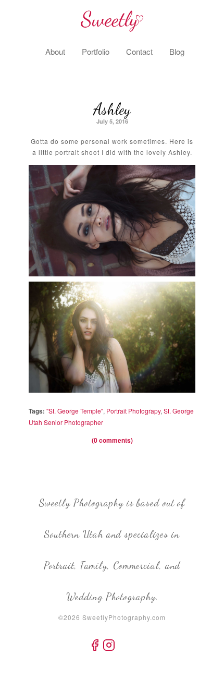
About (55, 51)
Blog (176, 51)
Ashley (112, 109)
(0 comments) (112, 440)
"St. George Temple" (74, 410)
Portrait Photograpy (133, 410)
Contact (139, 51)
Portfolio (95, 51)
